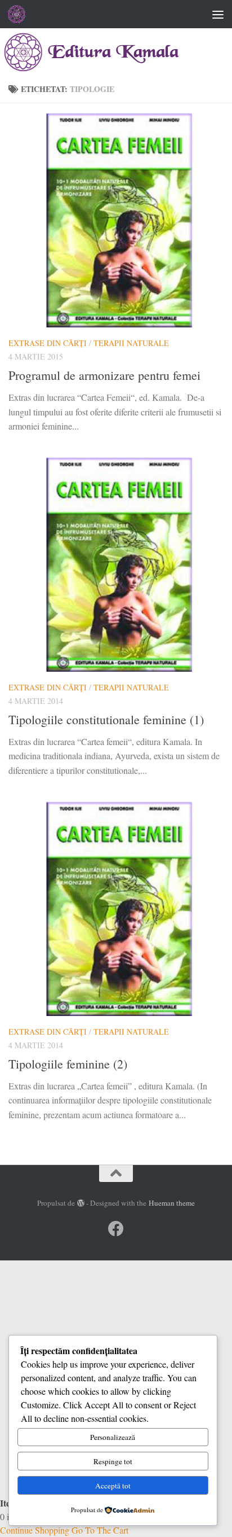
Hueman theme (172, 1203)
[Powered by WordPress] (80, 1203)
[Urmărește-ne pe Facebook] (116, 1229)
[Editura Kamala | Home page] (20, 14)
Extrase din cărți (47, 343)
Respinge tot (112, 1461)
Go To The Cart (100, 1530)
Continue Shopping (34, 1530)
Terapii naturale (131, 343)
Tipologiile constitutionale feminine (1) (106, 719)
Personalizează (112, 1437)
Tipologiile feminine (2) (67, 1064)
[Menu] (218, 14)
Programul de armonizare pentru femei (104, 375)
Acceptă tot (113, 1486)
